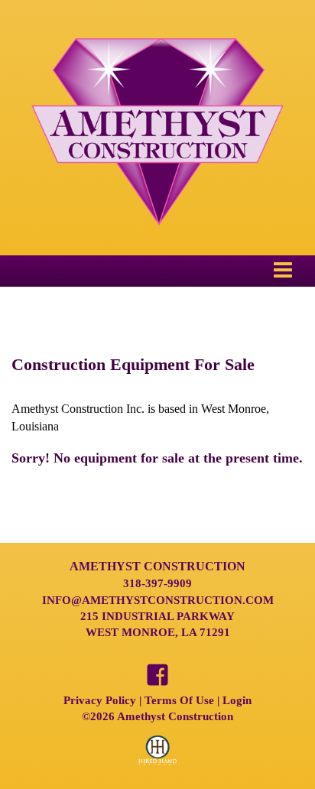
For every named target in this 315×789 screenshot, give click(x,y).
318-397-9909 (157, 583)
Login (237, 700)
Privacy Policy (99, 700)
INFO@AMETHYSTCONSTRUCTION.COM (158, 600)
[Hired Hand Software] (157, 756)
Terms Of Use (179, 700)
